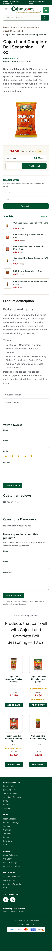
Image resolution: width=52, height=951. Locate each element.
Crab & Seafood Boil (14, 31)
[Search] (45, 18)
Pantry (14, 27)
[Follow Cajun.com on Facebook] (6, 899)
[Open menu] (6, 10)
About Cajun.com (10, 855)
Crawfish (7, 830)
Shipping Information (12, 797)
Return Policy (9, 786)
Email (5, 441)
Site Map (7, 808)
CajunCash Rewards (12, 884)
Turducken (8, 833)
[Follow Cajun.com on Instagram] (12, 899)
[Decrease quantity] (8, 166)
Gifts (5, 844)
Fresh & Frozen (9, 819)
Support (6, 804)
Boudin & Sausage (11, 822)
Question (7, 572)
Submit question (13, 595)
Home (6, 27)
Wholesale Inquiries (11, 866)
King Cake (7, 841)
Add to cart (34, 166)
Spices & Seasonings (29, 27)
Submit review (12, 485)
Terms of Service (10, 793)
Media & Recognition (12, 862)
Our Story (7, 859)
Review (6, 462)
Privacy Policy (9, 790)
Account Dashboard (12, 877)
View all (45, 216)
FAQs (5, 801)
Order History (9, 880)
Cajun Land (15, 58)
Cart (5, 888)
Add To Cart (13, 705)
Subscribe (26, 206)
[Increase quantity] (18, 166)
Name (5, 430)
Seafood (7, 826)
